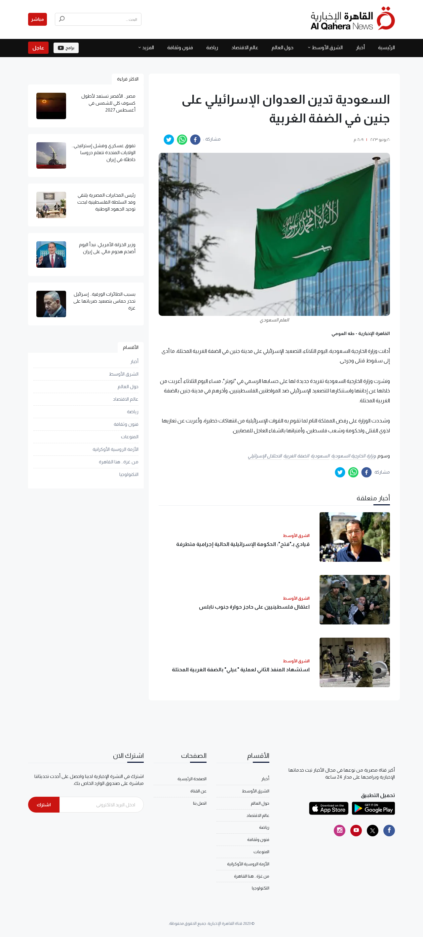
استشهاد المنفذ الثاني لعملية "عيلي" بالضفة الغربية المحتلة (241, 669)
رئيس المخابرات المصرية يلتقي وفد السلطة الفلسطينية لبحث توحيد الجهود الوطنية (106, 202)
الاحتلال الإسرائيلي (265, 455)
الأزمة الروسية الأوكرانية (115, 449)
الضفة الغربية (296, 455)
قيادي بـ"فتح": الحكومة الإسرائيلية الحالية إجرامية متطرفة (243, 544)
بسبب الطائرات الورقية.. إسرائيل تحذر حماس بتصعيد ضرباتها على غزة (104, 301)
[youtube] (356, 830)
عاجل (38, 47)
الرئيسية (386, 47)
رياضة (212, 47)
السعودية (320, 455)
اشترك (44, 804)
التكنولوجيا (128, 474)
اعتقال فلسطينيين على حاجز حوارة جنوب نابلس (254, 607)
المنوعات (129, 436)
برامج (69, 48)
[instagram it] (339, 830)
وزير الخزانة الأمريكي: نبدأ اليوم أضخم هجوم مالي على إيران (107, 248)
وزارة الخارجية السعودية (353, 455)
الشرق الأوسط (327, 47)
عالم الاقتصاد (244, 47)
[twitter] (169, 139)
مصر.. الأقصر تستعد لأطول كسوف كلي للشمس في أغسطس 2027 (108, 103)
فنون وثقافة (180, 47)
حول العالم (282, 47)
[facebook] (195, 139)
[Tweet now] (372, 830)
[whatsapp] (182, 139)
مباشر (37, 19)
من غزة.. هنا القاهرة (118, 461)
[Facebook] (389, 830)
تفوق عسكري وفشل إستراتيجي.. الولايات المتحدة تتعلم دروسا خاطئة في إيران (103, 152)
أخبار (360, 47)
